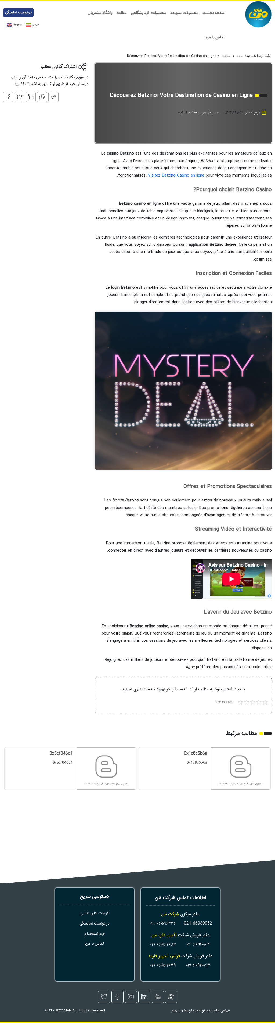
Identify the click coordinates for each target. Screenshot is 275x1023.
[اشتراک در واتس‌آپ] (42, 97)
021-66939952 (198, 923)
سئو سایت (200, 1010)
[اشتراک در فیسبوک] (8, 97)
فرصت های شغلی (94, 913)
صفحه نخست (213, 13)
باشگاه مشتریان (100, 13)
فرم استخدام (94, 934)
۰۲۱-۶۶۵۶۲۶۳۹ (163, 965)
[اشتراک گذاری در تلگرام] (53, 97)
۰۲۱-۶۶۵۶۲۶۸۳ (163, 944)
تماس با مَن (94, 944)
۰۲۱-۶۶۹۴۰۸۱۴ (198, 944)
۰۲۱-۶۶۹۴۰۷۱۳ (198, 965)
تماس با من (215, 37)
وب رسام (177, 1010)
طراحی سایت (220, 1010)
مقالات (121, 13)
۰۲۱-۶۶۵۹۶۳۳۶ (163, 923)
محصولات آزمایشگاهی (148, 13)
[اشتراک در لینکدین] (31, 97)
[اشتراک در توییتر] (19, 97)
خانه (240, 56)
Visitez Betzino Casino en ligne (176, 175)
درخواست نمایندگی (18, 12)
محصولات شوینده (184, 13)
